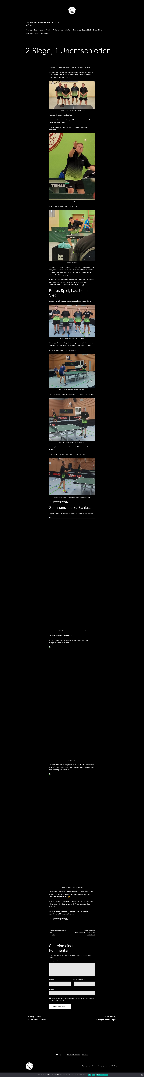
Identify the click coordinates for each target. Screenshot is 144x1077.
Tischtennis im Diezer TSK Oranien (42, 22)
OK (89, 1074)
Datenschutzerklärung (89, 1066)
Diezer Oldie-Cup (99, 30)
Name (51, 979)
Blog (35, 30)
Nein (93, 1074)
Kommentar (53, 961)
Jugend (92, 932)
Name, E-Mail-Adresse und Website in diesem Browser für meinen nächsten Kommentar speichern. (73, 999)
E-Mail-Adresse (79, 979)
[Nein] (142, 1075)
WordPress (114, 1066)
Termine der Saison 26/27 (82, 30)
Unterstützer (44, 34)
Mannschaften (66, 30)
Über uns (29, 30)
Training (56, 30)
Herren (88, 932)
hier (83, 285)
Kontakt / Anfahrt (45, 30)
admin (53, 934)
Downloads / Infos (32, 34)
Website (51, 989)
